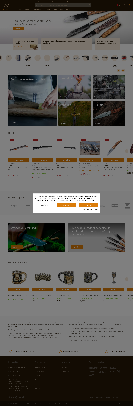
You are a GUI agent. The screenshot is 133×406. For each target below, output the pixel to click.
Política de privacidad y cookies (89, 209)
